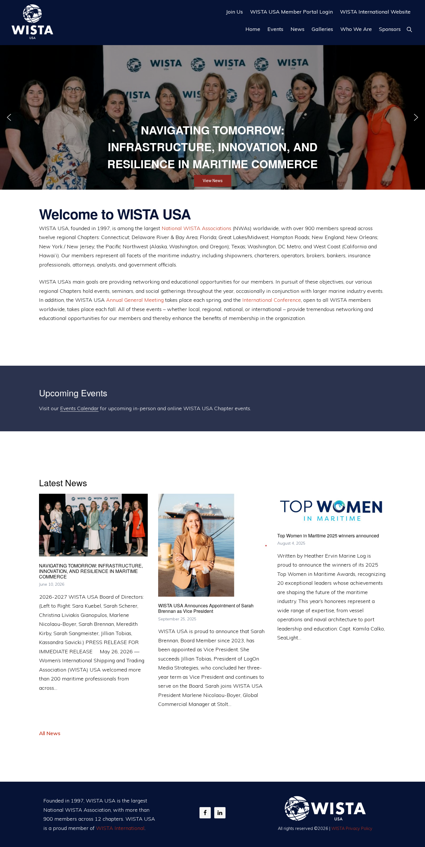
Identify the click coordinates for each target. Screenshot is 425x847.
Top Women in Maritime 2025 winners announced (328, 535)
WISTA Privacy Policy (351, 828)
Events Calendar (79, 408)
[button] (409, 29)
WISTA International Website (375, 11)
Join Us (234, 11)
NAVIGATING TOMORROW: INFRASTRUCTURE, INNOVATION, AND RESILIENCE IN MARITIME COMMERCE (91, 571)
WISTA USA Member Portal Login (291, 11)
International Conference (271, 300)
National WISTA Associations (196, 228)
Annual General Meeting (135, 300)
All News (49, 733)
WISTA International (120, 828)
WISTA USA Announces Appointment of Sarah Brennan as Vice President (206, 608)
